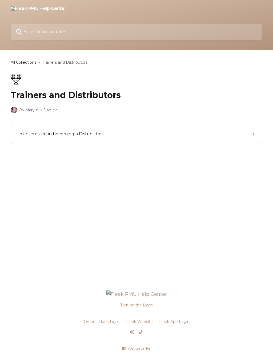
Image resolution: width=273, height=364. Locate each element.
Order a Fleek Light (102, 321)
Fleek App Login (174, 321)
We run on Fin (139, 348)
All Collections (23, 62)
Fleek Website (139, 321)
